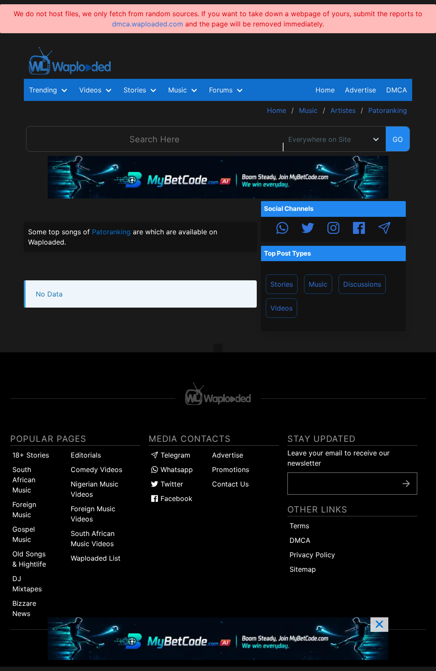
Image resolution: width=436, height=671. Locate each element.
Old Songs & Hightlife (29, 559)
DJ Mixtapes (27, 583)
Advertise (227, 455)
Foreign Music (24, 509)
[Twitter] (308, 229)
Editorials (86, 455)
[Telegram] (384, 229)
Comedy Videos (96, 469)
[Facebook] (359, 229)
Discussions (362, 284)
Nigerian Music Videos (94, 489)
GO (398, 139)
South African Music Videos (93, 538)
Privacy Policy (312, 554)
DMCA (396, 90)
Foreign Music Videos (93, 513)
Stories (281, 284)
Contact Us (230, 484)
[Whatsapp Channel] (282, 229)
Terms (299, 525)
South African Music (23, 479)
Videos (281, 308)
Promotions (230, 469)
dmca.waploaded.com (147, 24)
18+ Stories (30, 455)
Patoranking (111, 232)
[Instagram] (333, 229)
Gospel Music (23, 534)
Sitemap (303, 569)
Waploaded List (95, 558)
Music (318, 284)
